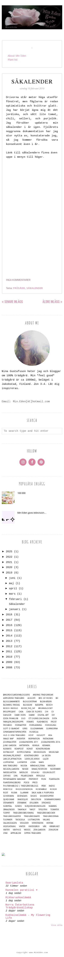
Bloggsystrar (30, 702)
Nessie (25, 769)
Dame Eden (20, 715)
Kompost (19, 749)
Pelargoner (27, 776)
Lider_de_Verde (32, 759)
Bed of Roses (45, 698)
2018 (9, 614)
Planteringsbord (12, 783)
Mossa (24, 766)
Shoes (33, 796)
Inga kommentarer (18, 280)
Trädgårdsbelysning (23, 813)
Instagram (48, 739)
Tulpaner (7, 820)
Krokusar (54, 752)
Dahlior (7, 715)
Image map (8, 739)
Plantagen (54, 779)
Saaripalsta (14, 882)
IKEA (50, 735)
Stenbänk (21, 803)
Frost (54, 722)
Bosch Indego (10, 708)
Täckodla (20, 820)
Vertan (49, 823)
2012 (9, 646)
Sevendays (22, 796)
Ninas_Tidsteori (39, 769)
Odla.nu (35, 772)
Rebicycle (7, 789)
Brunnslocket (45, 708)
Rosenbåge (41, 789)
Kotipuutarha (24, 752)
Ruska (14, 793)
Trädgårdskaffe (32, 816)
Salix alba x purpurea (43, 793)
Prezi (35, 783)
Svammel (53, 806)
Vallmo (46, 820)
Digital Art (43, 715)
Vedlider (24, 823)
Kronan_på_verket (12, 756)
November (55, 769)
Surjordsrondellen (35, 806)
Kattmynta (24, 745)
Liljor (46, 759)
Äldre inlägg (51, 301)
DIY (53, 715)
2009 (9, 662)
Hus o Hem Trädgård (14, 735)
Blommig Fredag (11, 705)
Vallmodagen (10, 823)
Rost (5, 793)
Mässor (51, 766)
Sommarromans (52, 799)
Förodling (50, 725)
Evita (54, 718)
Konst (30, 749)
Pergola (40, 776)
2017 (9, 620)
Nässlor (23, 772)
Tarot (32, 809)
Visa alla (56, 925)
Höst (30, 735)
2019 (9, 572)
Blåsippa (39, 705)
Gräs (24, 729)
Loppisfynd (8, 762)
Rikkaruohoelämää (18, 897)
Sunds (18, 806)
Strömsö (46, 803)
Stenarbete (8, 803)
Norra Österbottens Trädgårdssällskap (20, 906)
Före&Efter (20, 725)
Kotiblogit (8, 752)
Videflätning (9, 826)
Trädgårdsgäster (12, 816)
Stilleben (34, 803)
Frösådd (19, 288)
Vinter (22, 826)
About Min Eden (17, 55)
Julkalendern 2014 (50, 742)
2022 (9, 557)
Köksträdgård (31, 756)
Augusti (31, 698)
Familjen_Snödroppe (13, 722)
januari (14, 609)
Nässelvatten (9, 772)
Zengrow (53, 830)
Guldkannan (36, 729)
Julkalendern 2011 (28, 742)
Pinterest (33, 779)
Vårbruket (54, 826)
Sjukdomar (8, 799)
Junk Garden (9, 745)
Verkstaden (37, 823)
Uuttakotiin (34, 820)
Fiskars (30, 722)
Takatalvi (22, 809)
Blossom (27, 705)
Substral (7, 806)
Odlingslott (48, 772)
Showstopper (47, 796)
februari (15, 599)
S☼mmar (24, 793)
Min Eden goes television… (31, 512)
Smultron (36, 799)
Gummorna (52, 729)
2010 (9, 656)
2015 (9, 630)
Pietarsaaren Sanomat (14, 779)
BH (57, 698)
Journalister (9, 742)
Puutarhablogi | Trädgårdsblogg (20, 786)
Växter (6, 830)
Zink (5, 833)
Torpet (6, 813)
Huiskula (33, 732)
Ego (23, 718)
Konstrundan (43, 749)
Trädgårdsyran (50, 816)
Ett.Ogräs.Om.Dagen (39, 718)
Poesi (26, 783)
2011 (9, 651)
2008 (9, 667)
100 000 (21, 493)
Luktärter (22, 762)
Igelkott (41, 735)
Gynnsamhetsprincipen (14, 732)
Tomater (54, 809)
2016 (9, 625)
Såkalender (32, 81)
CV (52, 712)
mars (12, 593)
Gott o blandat (11, 729)
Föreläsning (35, 725)
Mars (41, 762)
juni (12, 578)
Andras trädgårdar (43, 695)
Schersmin (8, 796)
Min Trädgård (10, 766)
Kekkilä (35, 745)
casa (21, 712)
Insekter (21, 739)
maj (11, 583)
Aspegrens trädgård (13, 698)
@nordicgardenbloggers (16, 695)
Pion (43, 779)
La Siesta (46, 756)
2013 (9, 641)
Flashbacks (42, 722)
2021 (9, 562)
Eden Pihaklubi (10, 718)
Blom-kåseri (46, 702)
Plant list (13, 59)
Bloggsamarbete (11, 702)
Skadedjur (22, 799)
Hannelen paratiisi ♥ (22, 890)
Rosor (53, 789)
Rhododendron (24, 789)
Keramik (46, 745)
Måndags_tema (37, 766)
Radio (52, 786)
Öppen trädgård (32, 833)
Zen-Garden (39, 830)
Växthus (17, 830)
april (13, 588)
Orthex (6, 776)
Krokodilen (40, 752)
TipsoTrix (42, 809)
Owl (16, 776)
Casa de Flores (34, 712)
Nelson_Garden (11, 769)
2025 (9, 551)
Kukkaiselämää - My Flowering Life (28, 917)
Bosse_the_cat (28, 708)
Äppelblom (16, 833)
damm (31, 715)
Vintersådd (34, 826)
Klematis (7, 749)
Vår (44, 826)
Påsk (43, 786)
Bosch (49, 705)
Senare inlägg (13, 301)
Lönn (33, 762)
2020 (9, 567)
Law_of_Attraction (12, 759)
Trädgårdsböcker (46, 813)
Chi (46, 712)
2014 (9, 635)
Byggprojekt (9, 712)
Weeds (27, 830)
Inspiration (34, 739)
